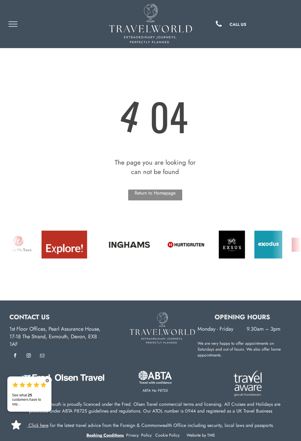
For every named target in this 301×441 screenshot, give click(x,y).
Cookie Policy (167, 435)
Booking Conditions (105, 435)
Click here (38, 425)
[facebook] (15, 356)
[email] (42, 356)
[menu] (13, 24)
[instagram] (28, 356)
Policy (146, 435)
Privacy (133, 435)
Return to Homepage (155, 193)
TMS (211, 435)
